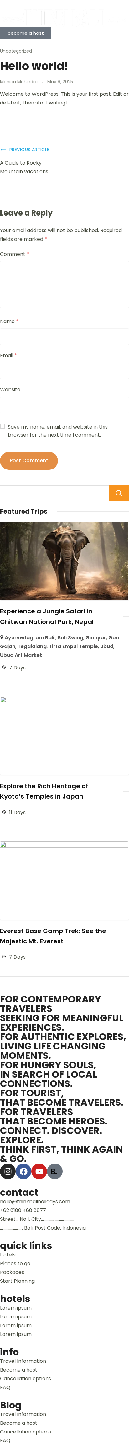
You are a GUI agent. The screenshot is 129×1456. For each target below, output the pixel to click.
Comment (14, 254)
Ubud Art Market (21, 655)
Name (9, 321)
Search (119, 493)
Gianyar (95, 637)
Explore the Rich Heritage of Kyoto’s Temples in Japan (44, 791)
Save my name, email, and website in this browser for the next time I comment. (58, 431)
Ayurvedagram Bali (30, 637)
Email (8, 355)
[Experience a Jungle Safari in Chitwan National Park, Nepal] (64, 526)
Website (10, 389)
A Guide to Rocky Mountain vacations (24, 167)
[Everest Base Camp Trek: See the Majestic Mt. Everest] (64, 845)
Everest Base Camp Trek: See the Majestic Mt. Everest (53, 936)
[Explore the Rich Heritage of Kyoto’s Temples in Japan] (64, 700)
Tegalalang (32, 646)
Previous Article (29, 149)
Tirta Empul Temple (73, 646)
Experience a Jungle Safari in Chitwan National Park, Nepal (47, 616)
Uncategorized (16, 51)
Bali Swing (70, 637)
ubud (106, 646)
